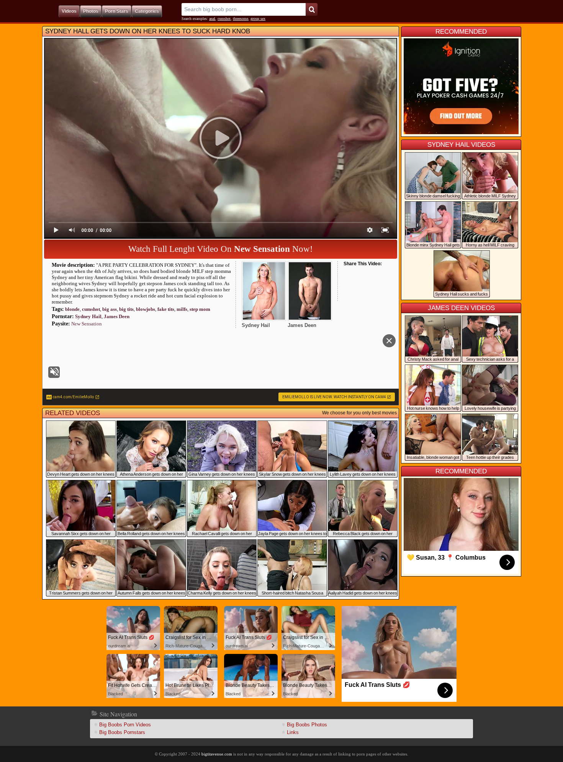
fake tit (165, 309)
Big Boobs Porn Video (125, 725)
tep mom (200, 309)
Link (293, 732)
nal (212, 18)
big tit (126, 309)
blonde (72, 309)
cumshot (224, 18)
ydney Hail (88, 316)
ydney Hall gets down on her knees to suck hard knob (147, 31)
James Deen (116, 316)
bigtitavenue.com (216, 754)
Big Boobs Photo (307, 725)
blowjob (145, 309)
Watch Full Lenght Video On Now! (220, 249)
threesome (240, 18)
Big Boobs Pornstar (122, 732)
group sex (257, 18)
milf (182, 309)
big (109, 309)
